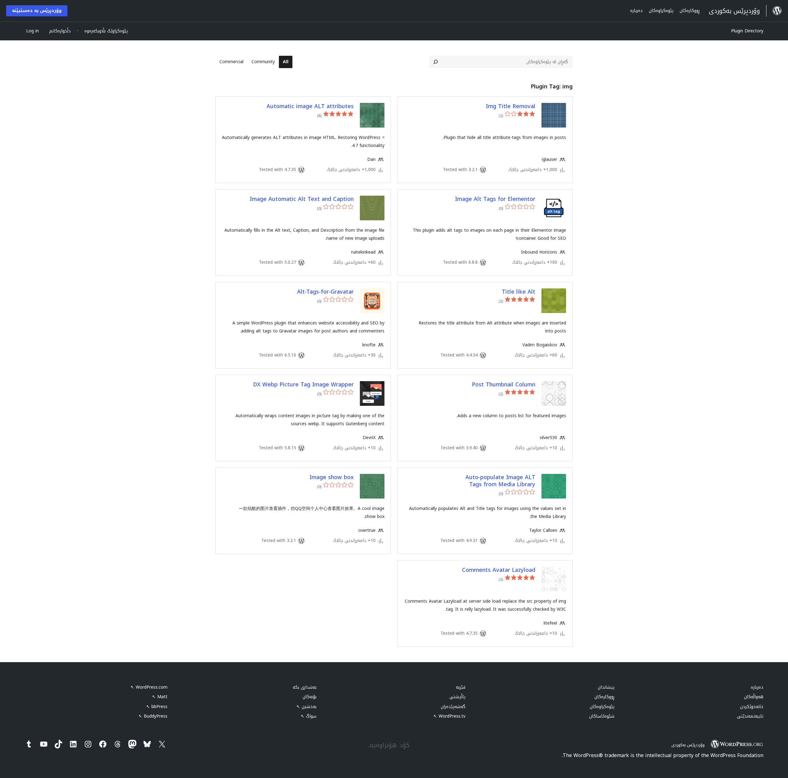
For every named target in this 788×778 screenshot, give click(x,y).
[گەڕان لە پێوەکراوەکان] (435, 62)
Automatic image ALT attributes (310, 106)
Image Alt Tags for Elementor (495, 199)
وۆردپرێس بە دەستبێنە (37, 10)
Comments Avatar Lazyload (498, 570)
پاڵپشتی (457, 697)
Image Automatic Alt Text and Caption (302, 199)
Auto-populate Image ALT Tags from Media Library (500, 481)
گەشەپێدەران (453, 707)
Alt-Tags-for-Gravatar (325, 291)
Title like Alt (518, 291)
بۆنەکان (309, 697)
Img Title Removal (510, 106)
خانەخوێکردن (751, 707)
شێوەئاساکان (601, 716)
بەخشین (306, 707)
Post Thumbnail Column (503, 384)
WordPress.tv (449, 716)
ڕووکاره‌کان (604, 697)
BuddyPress (153, 716)
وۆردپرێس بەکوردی (688, 745)
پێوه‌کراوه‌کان (602, 707)
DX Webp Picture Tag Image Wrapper (303, 384)
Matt (159, 697)
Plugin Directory (747, 31)
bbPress (156, 707)
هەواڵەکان (753, 697)
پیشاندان (606, 687)
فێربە (460, 687)
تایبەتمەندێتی (750, 716)
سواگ (308, 716)
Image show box (331, 477)
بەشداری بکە (304, 687)
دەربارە (757, 687)
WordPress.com (149, 687)
